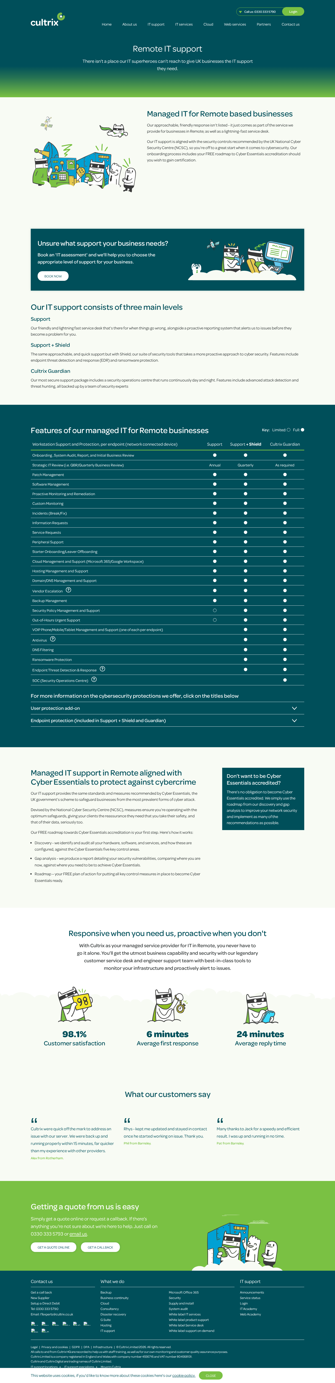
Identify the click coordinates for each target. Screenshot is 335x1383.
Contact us (291, 24)
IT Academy (248, 1309)
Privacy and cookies (54, 1347)
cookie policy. (184, 1375)
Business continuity (114, 1298)
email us (78, 1234)
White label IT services (185, 1314)
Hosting (105, 1325)
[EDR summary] (102, 669)
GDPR (76, 1347)
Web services (235, 24)
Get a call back (41, 1292)
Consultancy (109, 1309)
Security (175, 1298)
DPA (86, 1347)
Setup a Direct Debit (45, 1303)
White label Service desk (186, 1325)
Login (293, 11)
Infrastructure (102, 1347)
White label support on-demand (191, 1330)
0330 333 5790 (265, 11)
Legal (34, 1347)
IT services (184, 24)
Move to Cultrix (111, 1367)
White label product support (189, 1319)
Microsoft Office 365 (184, 1292)
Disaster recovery (113, 1314)
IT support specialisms (81, 1367)
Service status (250, 1298)
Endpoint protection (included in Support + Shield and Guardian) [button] (98, 720)
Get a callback (100, 1247)
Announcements (252, 1292)
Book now (53, 276)
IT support (156, 24)
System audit (178, 1309)
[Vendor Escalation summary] (68, 590)
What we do (112, 1281)
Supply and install (181, 1303)
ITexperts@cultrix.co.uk (56, 1314)
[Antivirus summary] (53, 639)
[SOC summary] (94, 679)
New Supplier (40, 1298)
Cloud (208, 24)
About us (129, 24)
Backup (105, 1292)
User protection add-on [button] (55, 708)
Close (211, 1375)
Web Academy (250, 1314)
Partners (264, 24)
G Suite (105, 1319)
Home (107, 24)
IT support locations (46, 1367)
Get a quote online (54, 1247)
